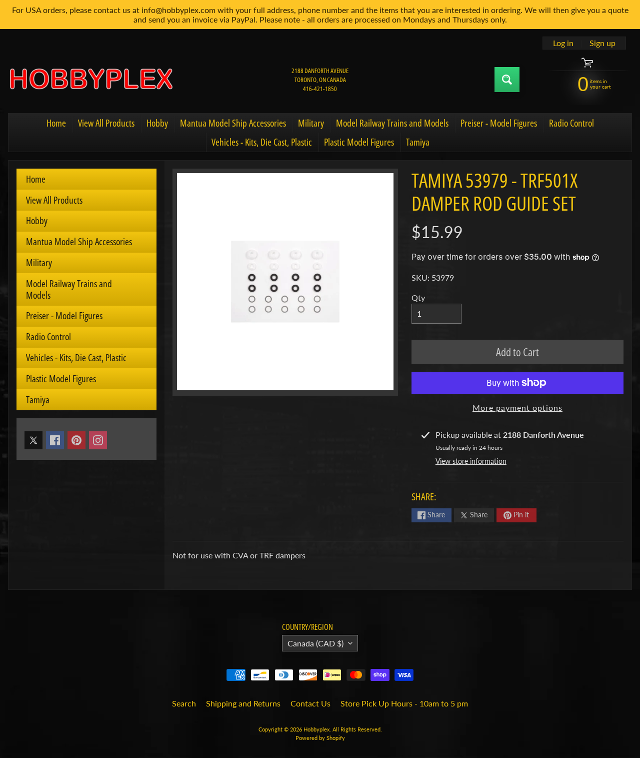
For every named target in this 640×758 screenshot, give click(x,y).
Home (56, 123)
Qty (418, 297)
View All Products (106, 123)
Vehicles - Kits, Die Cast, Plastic (262, 142)
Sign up (603, 43)
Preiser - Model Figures (498, 123)
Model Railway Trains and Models (392, 123)
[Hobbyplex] (90, 80)
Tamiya (418, 142)
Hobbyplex (317, 729)
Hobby (157, 123)
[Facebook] (55, 440)
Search (184, 703)
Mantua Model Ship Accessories (233, 123)
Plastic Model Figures (359, 142)
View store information (471, 461)
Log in (563, 43)
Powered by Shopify (320, 737)
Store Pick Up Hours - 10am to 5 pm (404, 703)
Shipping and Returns (243, 703)
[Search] (507, 79)
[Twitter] (33, 440)
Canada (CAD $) (316, 643)
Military (311, 123)
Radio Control (571, 123)
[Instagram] (98, 440)
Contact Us (310, 703)
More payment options (517, 407)
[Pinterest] (77, 440)
